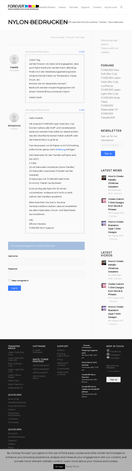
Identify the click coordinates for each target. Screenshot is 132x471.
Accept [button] (59, 466)
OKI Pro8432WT (41, 365)
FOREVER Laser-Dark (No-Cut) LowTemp (111, 81)
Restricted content (62, 364)
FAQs (11, 447)
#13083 (82, 52)
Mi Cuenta (13, 422)
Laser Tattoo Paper (14, 376)
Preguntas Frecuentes (14, 414)
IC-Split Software (37, 351)
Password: (13, 269)
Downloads (63, 368)
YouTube (114, 358)
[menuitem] (32, 7)
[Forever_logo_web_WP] (23, 7)
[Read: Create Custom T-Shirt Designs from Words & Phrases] (104, 200)
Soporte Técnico (17, 406)
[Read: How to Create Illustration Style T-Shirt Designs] (104, 223)
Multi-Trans (13, 380)
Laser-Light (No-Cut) (16, 370)
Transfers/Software (17, 402)
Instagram (115, 354)
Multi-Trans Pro (15, 384)
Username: (13, 256)
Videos (11, 409)
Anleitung (61, 149)
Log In (14, 288)
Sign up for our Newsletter (109, 138)
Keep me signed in (20, 280)
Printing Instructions (63, 354)
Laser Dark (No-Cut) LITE (16, 359)
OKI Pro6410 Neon (39, 377)
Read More (72, 466)
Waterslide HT (15, 388)
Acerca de (13, 399)
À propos (13, 433)
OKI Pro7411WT (40, 372)
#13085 (82, 110)
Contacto (13, 418)
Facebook (115, 351)
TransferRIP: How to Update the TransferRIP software (90, 389)
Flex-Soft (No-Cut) (15, 364)
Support (12, 440)
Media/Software (16, 437)
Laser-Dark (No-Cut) (16, 353)
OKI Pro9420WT (41, 369)
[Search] (121, 7)
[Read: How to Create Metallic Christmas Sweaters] (104, 178)
